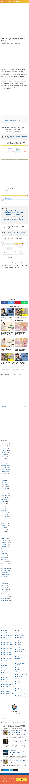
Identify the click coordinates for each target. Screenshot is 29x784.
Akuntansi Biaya (7, 642)
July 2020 (3, 579)
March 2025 (4, 463)
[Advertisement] (14, 19)
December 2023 (5, 491)
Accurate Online (7, 632)
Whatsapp (19, 686)
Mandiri (18, 630)
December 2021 (5, 542)
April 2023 (3, 508)
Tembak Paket (19, 671)
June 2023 (3, 503)
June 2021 (3, 555)
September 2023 (5, 497)
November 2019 (5, 596)
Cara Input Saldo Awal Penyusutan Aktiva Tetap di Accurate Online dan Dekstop (14, 211)
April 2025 (3, 461)
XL (17, 690)
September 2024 (5, 471)
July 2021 (3, 553)
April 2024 (3, 482)
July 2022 (3, 527)
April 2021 (3, 559)
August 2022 (4, 525)
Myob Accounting (20, 637)
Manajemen (6, 691)
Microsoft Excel (20, 635)
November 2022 (5, 518)
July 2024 (3, 476)
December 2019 (5, 594)
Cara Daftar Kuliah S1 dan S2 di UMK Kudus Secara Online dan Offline (7, 364)
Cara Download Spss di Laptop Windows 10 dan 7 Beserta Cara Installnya (21, 349)
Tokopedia (19, 676)
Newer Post (4, 406)
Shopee (18, 658)
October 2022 (4, 521)
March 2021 (4, 561)
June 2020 (3, 581)
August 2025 (4, 452)
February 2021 (4, 564)
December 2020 (5, 568)
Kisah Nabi (5, 679)
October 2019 (4, 598)
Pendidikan (19, 642)
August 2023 (4, 499)
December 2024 (5, 465)
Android (5, 660)
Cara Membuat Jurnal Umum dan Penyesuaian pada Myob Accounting (13, 215)
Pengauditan (19, 644)
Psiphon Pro (19, 651)
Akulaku (5, 637)
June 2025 (3, 456)
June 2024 (3, 478)
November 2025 (5, 450)
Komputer (5, 681)
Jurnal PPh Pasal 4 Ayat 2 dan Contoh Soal (14, 722)
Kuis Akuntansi (6, 686)
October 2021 (4, 546)
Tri (17, 679)
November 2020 (5, 570)
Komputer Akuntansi (8, 684)
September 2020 (5, 574)
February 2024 (4, 486)
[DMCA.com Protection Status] (14, 770)
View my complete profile (14, 713)
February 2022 (4, 538)
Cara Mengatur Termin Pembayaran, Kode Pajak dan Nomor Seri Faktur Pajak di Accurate (14, 219)
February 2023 (4, 512)
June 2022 (3, 529)
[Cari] (27, 1)
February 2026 (4, 443)
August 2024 (4, 473)
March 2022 (4, 536)
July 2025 (3, 454)
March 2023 (4, 510)
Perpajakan (19, 647)
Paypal (18, 640)
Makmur (5, 689)
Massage (18, 632)
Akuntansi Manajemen (8, 652)
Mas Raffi (14, 1)
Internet (4, 674)
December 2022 (5, 516)
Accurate (5, 630)
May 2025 (3, 458)
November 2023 (5, 493)
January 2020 (4, 591)
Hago (4, 670)
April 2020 (3, 585)
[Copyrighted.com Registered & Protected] (5, 770)
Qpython (18, 654)
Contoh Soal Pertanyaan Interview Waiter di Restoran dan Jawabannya (21, 319)
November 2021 (5, 544)
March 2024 (4, 484)
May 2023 (3, 506)
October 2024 (4, 469)
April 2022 (3, 533)
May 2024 (3, 480)
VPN (17, 683)
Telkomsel (19, 669)
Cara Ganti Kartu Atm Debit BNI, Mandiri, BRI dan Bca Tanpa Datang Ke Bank (7, 333)
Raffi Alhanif (15, 711)
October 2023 (4, 495)
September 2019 (5, 600)
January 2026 (4, 445)
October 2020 (4, 572)
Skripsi (18, 667)
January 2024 (4, 488)
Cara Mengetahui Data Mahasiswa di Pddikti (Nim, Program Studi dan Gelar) (21, 364)
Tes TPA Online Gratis (21, 674)
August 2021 (4, 551)
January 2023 (4, 514)
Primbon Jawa (20, 649)
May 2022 (3, 531)
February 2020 (4, 589)
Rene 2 (18, 656)
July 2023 (3, 501)
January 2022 (4, 540)
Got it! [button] (21, 779)
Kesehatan (5, 677)
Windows (18, 688)
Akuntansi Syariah (7, 658)
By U (4, 663)
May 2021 (3, 557)
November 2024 (5, 467)
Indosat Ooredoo (7, 672)
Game (4, 667)
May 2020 (3, 583)
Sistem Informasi (20, 661)
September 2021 (5, 549)
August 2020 (4, 576)
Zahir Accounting (20, 693)
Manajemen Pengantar (8, 693)
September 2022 (5, 523)
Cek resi (5, 665)
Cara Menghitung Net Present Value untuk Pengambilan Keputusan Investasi (20, 334)
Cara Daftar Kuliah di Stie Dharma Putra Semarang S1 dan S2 (7, 319)
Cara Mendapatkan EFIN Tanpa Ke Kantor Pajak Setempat (6, 349)
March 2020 (4, 587)
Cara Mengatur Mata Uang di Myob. (13, 120)
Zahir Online (19, 695)
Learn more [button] (9, 781)
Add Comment (17, 43)
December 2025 (5, 448)
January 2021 (4, 566)
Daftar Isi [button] (4, 116)
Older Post (24, 406)
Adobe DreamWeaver (8, 635)
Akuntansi (5, 640)
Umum (18, 681)
